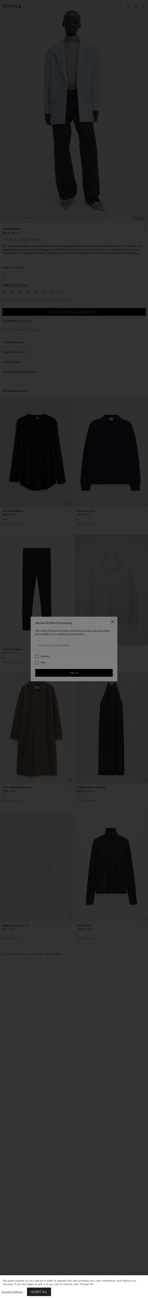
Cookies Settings (12, 1292)
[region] (74, 1286)
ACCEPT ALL (39, 1292)
